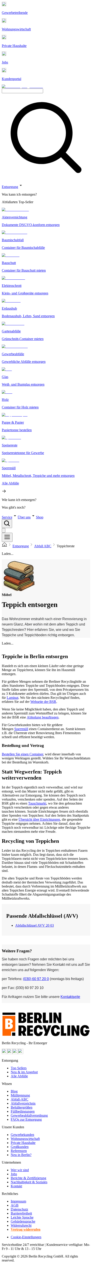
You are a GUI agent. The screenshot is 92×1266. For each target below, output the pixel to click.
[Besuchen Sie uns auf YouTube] (4, 1053)
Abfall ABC (42, 546)
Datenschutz (19, 1209)
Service (7, 517)
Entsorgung (10, 187)
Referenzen (19, 1151)
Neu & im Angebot (24, 1072)
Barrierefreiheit (21, 1213)
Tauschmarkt (37, 803)
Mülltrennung (20, 1095)
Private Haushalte (23, 1143)
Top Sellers (19, 1068)
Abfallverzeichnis (23, 1103)
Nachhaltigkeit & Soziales (29, 1182)
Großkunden (20, 1147)
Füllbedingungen (23, 1111)
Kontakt (16, 1186)
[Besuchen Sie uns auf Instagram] (10, 1053)
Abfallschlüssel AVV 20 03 (34, 925)
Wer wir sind (20, 1170)
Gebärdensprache (23, 1221)
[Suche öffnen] (7, 523)
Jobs (14, 1174)
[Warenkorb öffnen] (3, 530)
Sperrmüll (21, 729)
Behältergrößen (21, 1107)
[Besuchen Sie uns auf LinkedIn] (20, 1053)
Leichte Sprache (22, 1217)
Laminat (12, 698)
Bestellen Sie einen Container (22, 754)
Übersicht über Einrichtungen (39, 819)
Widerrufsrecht (21, 1225)
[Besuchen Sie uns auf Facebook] (15, 1053)
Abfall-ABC (19, 1099)
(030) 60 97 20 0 (36, 979)
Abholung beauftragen (43, 717)
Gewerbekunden (22, 1135)
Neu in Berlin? (21, 1155)
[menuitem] (46, 194)
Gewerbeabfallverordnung (29, 1115)
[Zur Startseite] (4, 546)
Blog (14, 1091)
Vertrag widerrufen (25, 1229)
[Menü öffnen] (7, 537)
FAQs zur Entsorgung (26, 1119)
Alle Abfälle (19, 1076)
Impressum (18, 1201)
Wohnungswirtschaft (25, 1139)
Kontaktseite (70, 997)
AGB (15, 1205)
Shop (39, 517)
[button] (46, 346)
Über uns (24, 517)
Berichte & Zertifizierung (28, 1178)
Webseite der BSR (43, 702)
